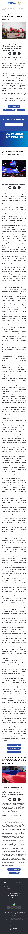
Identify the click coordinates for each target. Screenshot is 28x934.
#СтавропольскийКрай (14, 869)
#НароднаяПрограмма (14, 751)
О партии (5, 882)
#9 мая (21, 109)
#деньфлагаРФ (14, 872)
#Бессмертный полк (14, 106)
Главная (3, 7)
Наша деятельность (11, 7)
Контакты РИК (18, 885)
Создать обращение (14, 124)
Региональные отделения (6, 885)
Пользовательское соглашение (14, 916)
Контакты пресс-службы (7, 889)
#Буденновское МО (9, 109)
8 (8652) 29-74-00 (14, 895)
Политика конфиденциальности (14, 918)
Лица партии (18, 882)
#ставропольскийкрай (14, 745)
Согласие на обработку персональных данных (14, 921)
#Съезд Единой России (14, 748)
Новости (19, 7)
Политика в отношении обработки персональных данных (14, 920)
